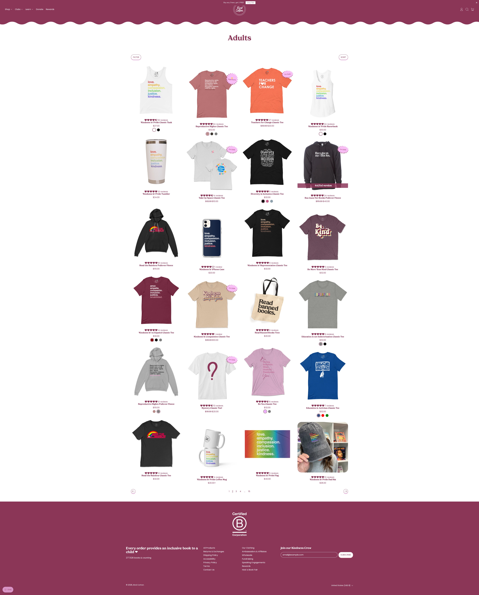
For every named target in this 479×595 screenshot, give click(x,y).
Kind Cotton (138, 585)
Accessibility (209, 558)
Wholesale (247, 555)
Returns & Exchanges (213, 551)
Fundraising (247, 558)
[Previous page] (133, 491)
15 (249, 491)
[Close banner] (476, 2)
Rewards (50, 9)
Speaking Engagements (253, 562)
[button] (467, 9)
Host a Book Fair (250, 569)
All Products (209, 547)
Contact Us (208, 569)
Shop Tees (250, 2)
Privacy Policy (210, 562)
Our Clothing (248, 547)
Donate (39, 9)
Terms (206, 566)
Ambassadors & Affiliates (254, 551)
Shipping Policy (210, 555)
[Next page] (346, 491)
